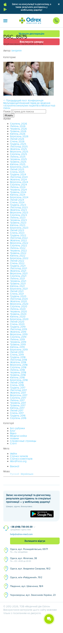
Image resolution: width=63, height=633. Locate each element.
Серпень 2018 (18, 367)
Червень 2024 (18, 189)
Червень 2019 (18, 341)
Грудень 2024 (18, 174)
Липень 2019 (17, 339)
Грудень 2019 (18, 326)
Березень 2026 (19, 136)
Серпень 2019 (18, 336)
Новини (14, 438)
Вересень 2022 (19, 243)
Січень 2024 (17, 202)
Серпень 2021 (18, 275)
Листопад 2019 (18, 329)
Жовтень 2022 (18, 240)
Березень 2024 (19, 197)
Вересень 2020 (19, 303)
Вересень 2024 (19, 182)
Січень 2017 (17, 413)
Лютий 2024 (17, 199)
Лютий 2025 (17, 169)
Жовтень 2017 (18, 392)
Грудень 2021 (18, 265)
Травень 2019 (18, 344)
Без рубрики (17, 428)
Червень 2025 (18, 159)
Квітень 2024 (17, 194)
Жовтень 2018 (18, 362)
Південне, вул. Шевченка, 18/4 (26, 586)
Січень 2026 (17, 141)
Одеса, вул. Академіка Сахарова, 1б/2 (30, 568)
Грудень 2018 (18, 357)
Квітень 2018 (17, 377)
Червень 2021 (18, 281)
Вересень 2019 (19, 334)
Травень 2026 (18, 131)
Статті (13, 443)
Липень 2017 (17, 400)
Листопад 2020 (19, 298)
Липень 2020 (18, 308)
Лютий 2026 (17, 138)
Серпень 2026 (18, 123)
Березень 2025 (19, 166)
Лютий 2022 (17, 260)
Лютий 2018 (17, 382)
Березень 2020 (19, 319)
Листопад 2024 (19, 177)
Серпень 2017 (18, 397)
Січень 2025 (17, 171)
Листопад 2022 (19, 237)
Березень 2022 (19, 258)
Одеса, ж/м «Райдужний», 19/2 (26, 577)
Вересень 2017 (18, 395)
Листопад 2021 (18, 268)
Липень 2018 (17, 369)
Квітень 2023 (17, 225)
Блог (12, 430)
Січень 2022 (17, 263)
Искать (9, 115)
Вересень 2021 (19, 273)
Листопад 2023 (19, 207)
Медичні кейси (18, 435)
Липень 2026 (18, 126)
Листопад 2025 (19, 146)
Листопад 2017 (18, 390)
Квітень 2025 (17, 164)
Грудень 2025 (18, 144)
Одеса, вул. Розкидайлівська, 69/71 (29, 550)
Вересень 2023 (19, 212)
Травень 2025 (18, 161)
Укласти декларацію (31, 33)
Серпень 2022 (18, 245)
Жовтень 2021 (18, 270)
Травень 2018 (18, 374)
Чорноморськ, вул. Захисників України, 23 (33, 595)
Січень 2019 (17, 354)
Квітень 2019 (17, 347)
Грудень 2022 (18, 235)
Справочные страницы (23, 440)
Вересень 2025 (19, 151)
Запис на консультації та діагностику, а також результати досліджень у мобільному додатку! (31, 7)
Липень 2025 (18, 156)
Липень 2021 (17, 278)
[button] (5, 20)
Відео (13, 433)
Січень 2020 (17, 324)
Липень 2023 (17, 217)
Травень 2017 (18, 405)
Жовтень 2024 (18, 179)
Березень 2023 (19, 227)
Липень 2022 (18, 248)
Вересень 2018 (19, 364)
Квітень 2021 (17, 286)
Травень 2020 (18, 314)
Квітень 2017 (17, 407)
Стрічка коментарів (21, 458)
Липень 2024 (17, 187)
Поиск (7, 111)
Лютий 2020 (17, 321)
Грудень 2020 (18, 296)
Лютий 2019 (17, 352)
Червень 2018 (18, 372)
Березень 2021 (19, 288)
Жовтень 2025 (18, 149)
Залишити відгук (34, 541)
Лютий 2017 (16, 410)
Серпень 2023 (18, 215)
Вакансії (14, 466)
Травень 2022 (18, 253)
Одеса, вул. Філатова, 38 (23, 559)
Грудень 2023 (18, 204)
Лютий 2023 (17, 230)
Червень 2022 (18, 250)
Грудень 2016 (18, 415)
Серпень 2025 (18, 154)
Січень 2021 (17, 293)
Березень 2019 (19, 349)
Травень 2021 (18, 283)
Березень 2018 (19, 380)
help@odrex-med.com (21, 534)
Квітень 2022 (17, 255)
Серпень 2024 (18, 184)
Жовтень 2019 (18, 331)
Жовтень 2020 (18, 301)
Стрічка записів (19, 456)
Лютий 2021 (17, 291)
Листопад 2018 (18, 359)
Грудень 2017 (17, 387)
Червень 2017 (18, 402)
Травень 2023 (18, 222)
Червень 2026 (18, 128)
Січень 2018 (17, 385)
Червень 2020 (18, 311)
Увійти (13, 453)
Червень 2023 (18, 220)
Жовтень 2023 (18, 210)
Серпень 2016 (18, 418)
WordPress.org (18, 461)
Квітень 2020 (17, 316)
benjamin (17, 50)
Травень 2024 (18, 192)
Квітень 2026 (17, 133)
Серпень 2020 (18, 306)
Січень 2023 (17, 232)
